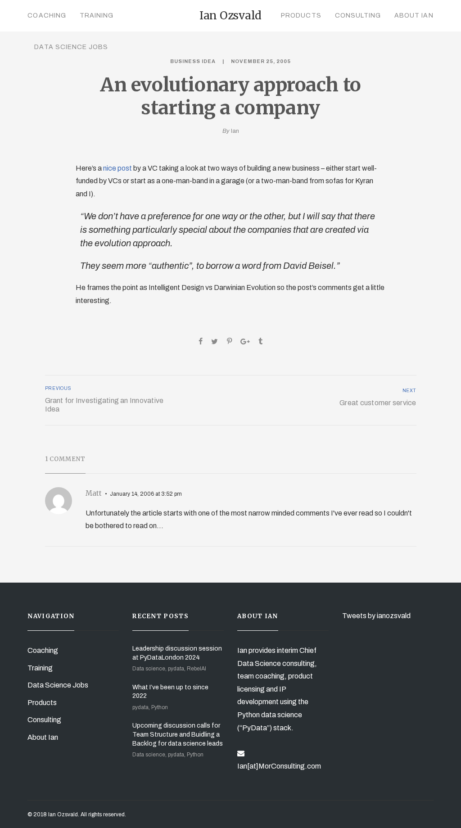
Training (96, 15)
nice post (117, 168)
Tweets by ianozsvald (376, 616)
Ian (235, 131)
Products (301, 15)
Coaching (46, 15)
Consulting (358, 15)
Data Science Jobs (71, 47)
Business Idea (193, 61)
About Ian (413, 15)
